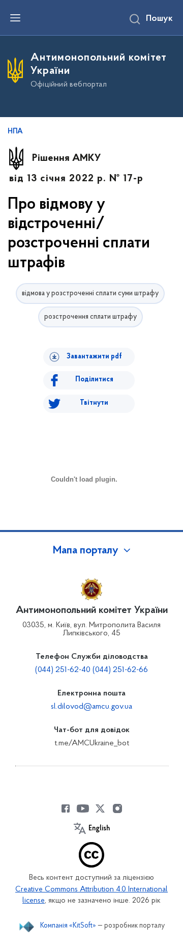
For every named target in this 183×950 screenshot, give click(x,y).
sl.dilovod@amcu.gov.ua (91, 707)
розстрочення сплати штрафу (90, 317)
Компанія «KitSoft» (68, 926)
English (99, 828)
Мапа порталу (85, 550)
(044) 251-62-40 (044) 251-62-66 (91, 670)
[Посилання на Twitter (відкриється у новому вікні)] (100, 808)
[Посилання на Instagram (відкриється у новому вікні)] (117, 808)
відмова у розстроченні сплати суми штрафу (90, 293)
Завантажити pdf (94, 356)
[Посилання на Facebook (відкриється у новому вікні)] (65, 808)
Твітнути (94, 403)
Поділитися (94, 379)
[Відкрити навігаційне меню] (15, 18)
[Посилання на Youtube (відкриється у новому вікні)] (83, 808)
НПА (15, 131)
